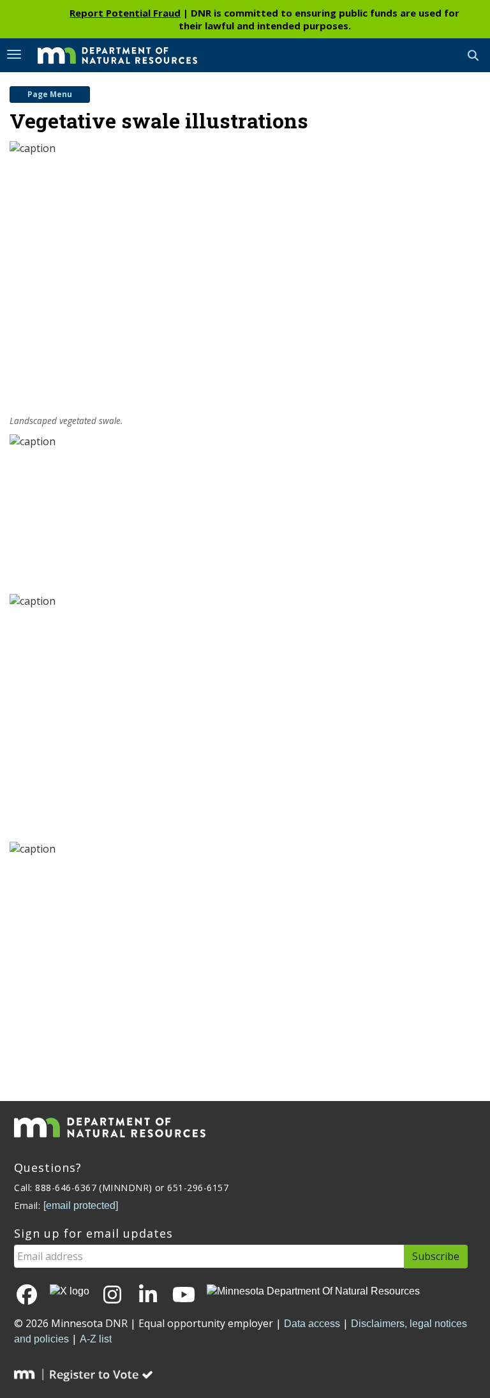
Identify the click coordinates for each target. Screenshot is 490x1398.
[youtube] (184, 1295)
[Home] (108, 54)
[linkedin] (148, 1295)
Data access (312, 1323)
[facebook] (27, 1295)
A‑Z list (96, 1338)
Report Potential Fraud (125, 12)
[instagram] (112, 1295)
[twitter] (69, 1291)
